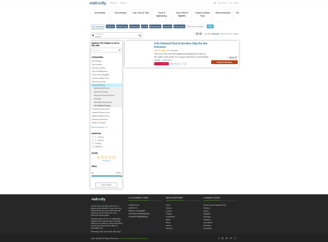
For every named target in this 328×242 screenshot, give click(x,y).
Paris (168, 205)
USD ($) (113, 3)
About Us (133, 208)
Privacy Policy (125, 238)
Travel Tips (222, 3)
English (123, 3)
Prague (169, 214)
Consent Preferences (138, 217)
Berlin (168, 220)
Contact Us (134, 205)
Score (223, 34)
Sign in (236, 3)
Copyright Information (139, 214)
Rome (168, 223)
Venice (168, 225)
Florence (169, 228)
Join (230, 3)
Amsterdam (170, 217)
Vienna (169, 208)
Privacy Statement (137, 211)
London (169, 211)
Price (230, 34)
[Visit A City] (98, 199)
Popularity (215, 34)
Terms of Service (140, 238)
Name (236, 34)
